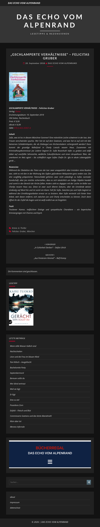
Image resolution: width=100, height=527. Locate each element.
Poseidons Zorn (16, 405)
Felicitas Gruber (19, 231)
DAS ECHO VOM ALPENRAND (24, 3)
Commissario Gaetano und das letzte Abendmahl (31, 416)
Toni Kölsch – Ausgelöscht (20, 362)
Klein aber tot (15, 421)
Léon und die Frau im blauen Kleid (24, 356)
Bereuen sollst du (17, 378)
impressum (15, 502)
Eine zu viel (14, 400)
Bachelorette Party (18, 367)
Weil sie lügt (15, 389)
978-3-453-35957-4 (22, 128)
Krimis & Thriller (19, 228)
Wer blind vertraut (17, 383)
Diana (17, 111)
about (12, 497)
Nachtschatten (16, 351)
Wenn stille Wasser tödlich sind (23, 346)
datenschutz (15, 507)
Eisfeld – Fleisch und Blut (20, 410)
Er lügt (12, 394)
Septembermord (17, 373)
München (31, 231)
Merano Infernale (17, 426)
